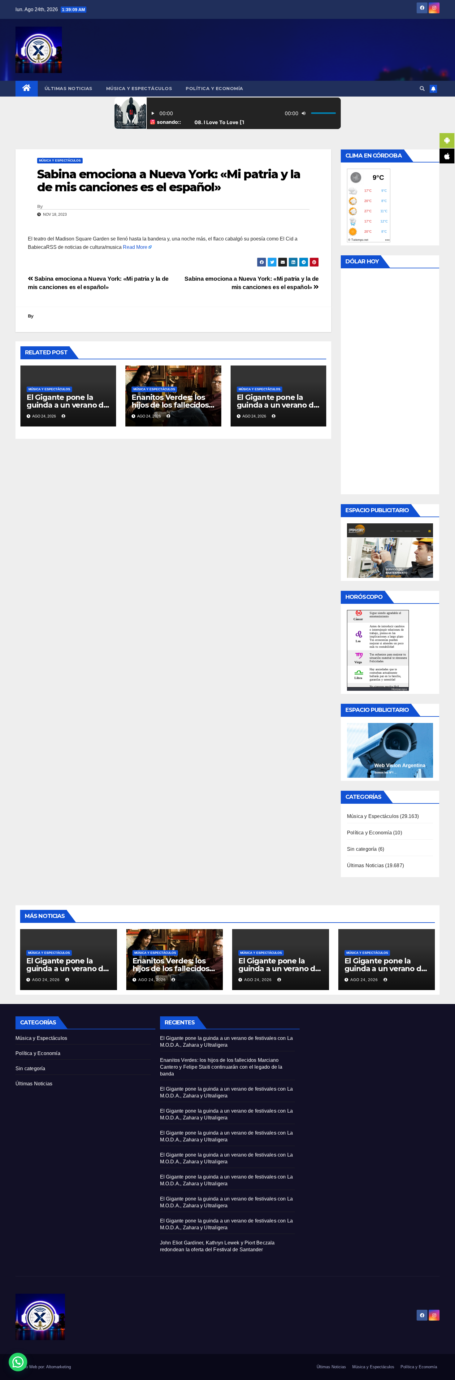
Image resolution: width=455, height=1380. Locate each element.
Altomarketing (58, 1367)
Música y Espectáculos (139, 88)
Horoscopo (399, 689)
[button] (422, 88)
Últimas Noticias (69, 88)
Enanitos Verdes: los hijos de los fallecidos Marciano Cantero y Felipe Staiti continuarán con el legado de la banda (221, 1067)
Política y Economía (214, 88)
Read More (135, 247)
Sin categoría (362, 849)
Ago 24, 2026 (46, 980)
